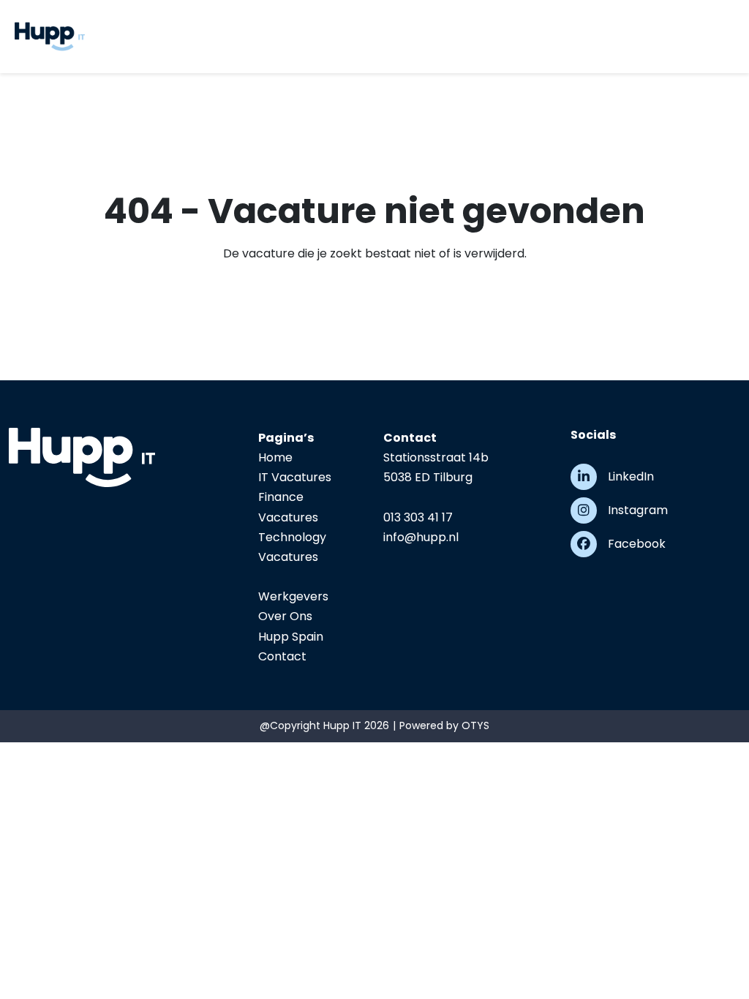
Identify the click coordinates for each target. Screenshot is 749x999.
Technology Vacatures (292, 547)
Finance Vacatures (288, 507)
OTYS (475, 725)
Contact (282, 656)
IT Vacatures (294, 477)
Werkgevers (293, 596)
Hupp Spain (290, 636)
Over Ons (285, 616)
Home (275, 457)
